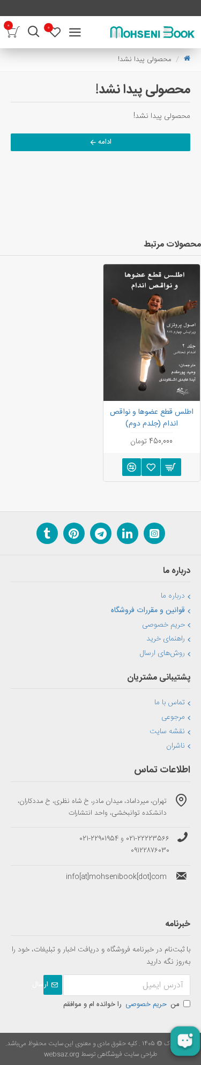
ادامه (104, 142)
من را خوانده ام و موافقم (121, 1004)
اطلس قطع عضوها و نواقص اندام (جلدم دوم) (151, 418)
